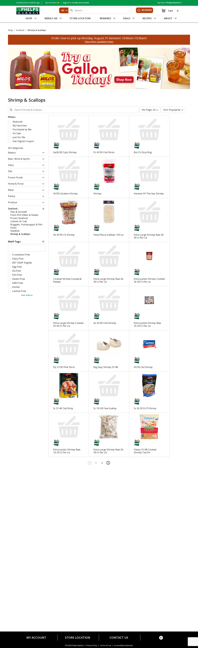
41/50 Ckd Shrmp (143, 367)
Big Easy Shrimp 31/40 (105, 367)
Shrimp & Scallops (37, 30)
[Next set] (108, 463)
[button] (174, 2)
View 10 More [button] (26, 295)
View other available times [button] (99, 41)
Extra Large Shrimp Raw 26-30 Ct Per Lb (149, 236)
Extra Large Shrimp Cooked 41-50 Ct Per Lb (68, 324)
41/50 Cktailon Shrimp (65, 193)
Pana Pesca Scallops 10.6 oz (108, 234)
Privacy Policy (91, 646)
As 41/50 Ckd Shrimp (104, 323)
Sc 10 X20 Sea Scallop (105, 408)
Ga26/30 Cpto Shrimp (65, 152)
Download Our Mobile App (28, 2)
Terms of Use (105, 646)
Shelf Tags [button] (14, 241)
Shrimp (97, 193)
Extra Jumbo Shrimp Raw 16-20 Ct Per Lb (147, 324)
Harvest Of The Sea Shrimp (149, 193)
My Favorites (51, 2)
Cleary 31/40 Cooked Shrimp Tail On (145, 451)
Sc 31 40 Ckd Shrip (63, 408)
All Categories (15, 148)
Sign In (66, 2)
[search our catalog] (71, 10)
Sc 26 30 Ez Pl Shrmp (145, 408)
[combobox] (63, 10)
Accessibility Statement (123, 646)
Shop (10, 30)
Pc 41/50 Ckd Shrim (104, 152)
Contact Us (119, 637)
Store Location (77, 637)
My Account (36, 637)
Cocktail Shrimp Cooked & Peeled (67, 280)
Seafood (20, 30)
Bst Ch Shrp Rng (143, 152)
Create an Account (80, 2)
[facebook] (161, 638)
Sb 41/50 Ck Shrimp (64, 234)
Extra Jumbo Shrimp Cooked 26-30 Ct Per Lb (149, 280)
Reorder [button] (147, 10)
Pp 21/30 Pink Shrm (64, 367)
